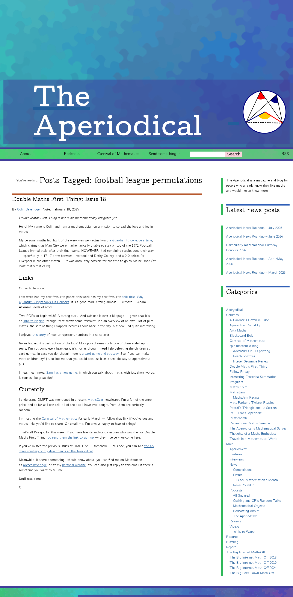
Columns (232, 315)
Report (231, 547)
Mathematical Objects (249, 506)
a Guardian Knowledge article (130, 240)
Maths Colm (238, 387)
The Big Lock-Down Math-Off (252, 573)
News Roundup (243, 485)
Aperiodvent (238, 449)
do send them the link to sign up (71, 438)
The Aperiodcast (245, 516)
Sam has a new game (61, 373)
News (233, 465)
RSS (285, 153)
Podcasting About (246, 511)
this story (39, 335)
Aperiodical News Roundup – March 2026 (255, 273)
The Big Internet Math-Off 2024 (253, 568)
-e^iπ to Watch (244, 532)
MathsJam (237, 392)
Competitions (242, 470)
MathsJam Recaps (246, 398)
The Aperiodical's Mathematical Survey (258, 429)
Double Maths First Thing (248, 367)
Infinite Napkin (33, 321)
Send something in (165, 153)
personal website (74, 465)
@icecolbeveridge (35, 465)
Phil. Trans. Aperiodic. (246, 413)
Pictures (232, 537)
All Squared (241, 496)
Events (237, 475)
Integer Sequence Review (250, 361)
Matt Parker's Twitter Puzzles (252, 403)
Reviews (235, 521)
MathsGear (95, 400)
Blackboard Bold (242, 336)
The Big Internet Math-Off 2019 (253, 563)
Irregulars (236, 382)
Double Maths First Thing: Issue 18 (59, 199)
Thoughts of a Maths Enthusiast (253, 434)
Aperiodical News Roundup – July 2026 (254, 228)
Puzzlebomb (238, 418)
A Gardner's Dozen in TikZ (249, 320)
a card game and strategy (100, 354)
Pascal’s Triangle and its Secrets (253, 408)
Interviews (237, 459)
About (25, 153)
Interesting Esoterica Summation (253, 377)
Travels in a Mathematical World (253, 439)
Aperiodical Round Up (245, 325)
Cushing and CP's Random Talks (257, 501)
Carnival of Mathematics (118, 153)
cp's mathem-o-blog (244, 346)
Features (236, 454)
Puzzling (232, 542)
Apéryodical (234, 310)
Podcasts (72, 153)
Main (229, 444)
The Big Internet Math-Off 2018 (253, 558)
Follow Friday (239, 372)
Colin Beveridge (28, 209)
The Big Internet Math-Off (245, 552)
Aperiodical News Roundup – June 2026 (254, 237)
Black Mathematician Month (257, 480)
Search (233, 154)
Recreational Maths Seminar (250, 423)
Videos (234, 527)
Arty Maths (238, 330)
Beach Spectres (244, 356)
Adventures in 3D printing (251, 351)
